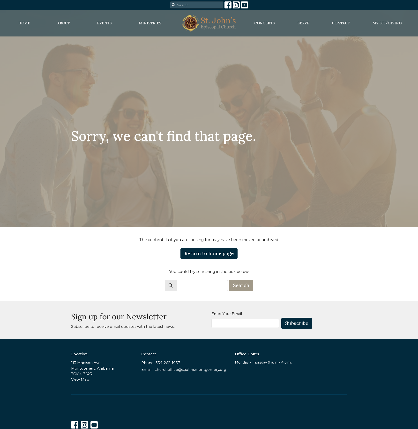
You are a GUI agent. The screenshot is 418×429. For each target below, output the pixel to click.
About (63, 23)
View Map (80, 379)
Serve (303, 23)
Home (24, 23)
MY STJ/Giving (387, 23)
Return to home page (209, 253)
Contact (341, 23)
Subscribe (296, 323)
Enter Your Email (226, 313)
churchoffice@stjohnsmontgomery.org (190, 369)
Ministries (150, 23)
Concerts (264, 23)
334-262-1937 (168, 362)
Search (241, 285)
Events (104, 23)
